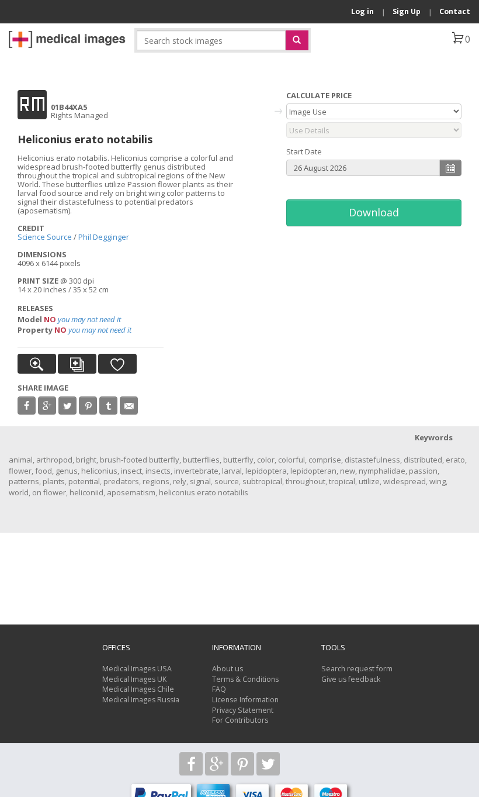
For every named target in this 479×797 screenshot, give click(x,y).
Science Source (45, 237)
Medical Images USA (137, 669)
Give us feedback (350, 679)
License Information (245, 700)
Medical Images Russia (140, 700)
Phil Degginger (103, 237)
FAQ (219, 689)
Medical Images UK (134, 679)
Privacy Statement (242, 710)
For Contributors (240, 720)
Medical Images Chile (138, 689)
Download (374, 212)
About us (227, 669)
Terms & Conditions (245, 679)
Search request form (357, 669)
